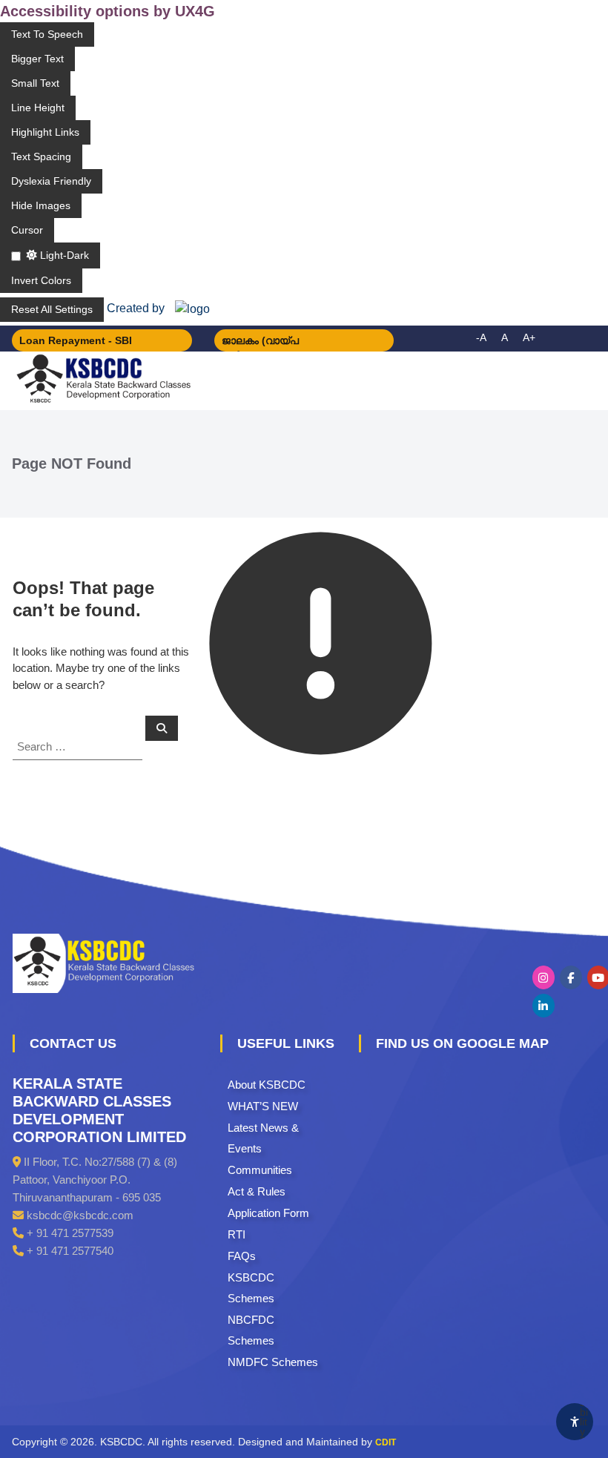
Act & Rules (256, 1191)
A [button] (504, 337)
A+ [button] (529, 337)
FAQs (242, 1256)
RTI (236, 1234)
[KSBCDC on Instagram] (543, 977)
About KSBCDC (266, 1084)
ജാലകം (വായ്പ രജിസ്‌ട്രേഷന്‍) (260, 343)
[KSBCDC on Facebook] (571, 977)
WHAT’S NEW (263, 1106)
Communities (260, 1170)
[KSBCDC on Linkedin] (543, 1005)
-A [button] (481, 337)
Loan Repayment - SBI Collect (75, 343)
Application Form (268, 1213)
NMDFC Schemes (273, 1362)
